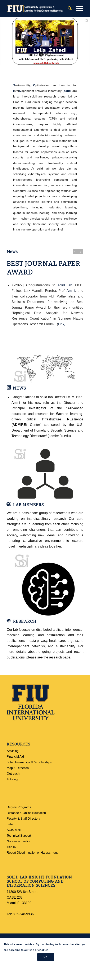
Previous (75, 251)
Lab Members (28, 504)
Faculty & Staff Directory (23, 818)
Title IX (11, 847)
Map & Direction (18, 768)
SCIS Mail (14, 830)
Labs (10, 824)
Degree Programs (19, 807)
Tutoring (12, 779)
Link (61, 324)
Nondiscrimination (19, 841)
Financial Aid (15, 756)
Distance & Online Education (26, 813)
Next (80, 251)
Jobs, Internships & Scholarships (29, 762)
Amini (71, 290)
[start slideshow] (41, 54)
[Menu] (77, 8)
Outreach (13, 773)
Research (25, 621)
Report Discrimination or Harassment (32, 852)
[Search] (68, 8)
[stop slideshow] (49, 54)
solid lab (65, 285)
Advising (12, 751)
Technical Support (19, 835)
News (19, 388)
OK (46, 957)
